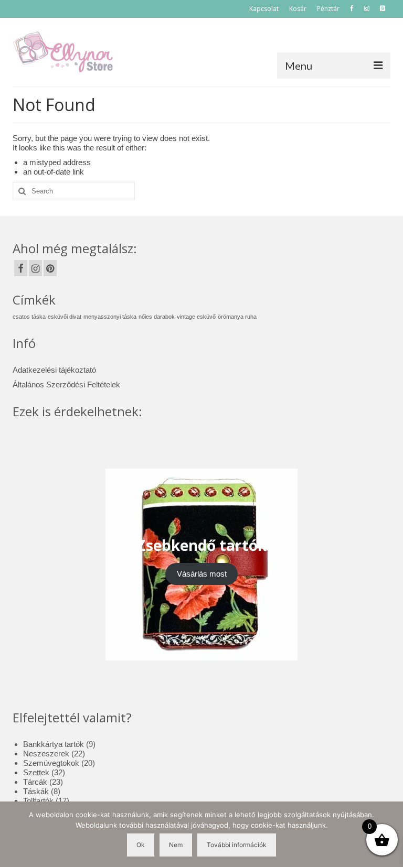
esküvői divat (64, 316)
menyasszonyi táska (109, 316)
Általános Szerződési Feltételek (66, 384)
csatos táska (29, 316)
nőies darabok (157, 316)
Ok (140, 845)
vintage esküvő (196, 316)
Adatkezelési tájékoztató (54, 369)
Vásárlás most (202, 573)
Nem (176, 845)
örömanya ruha (237, 316)
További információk (237, 845)
